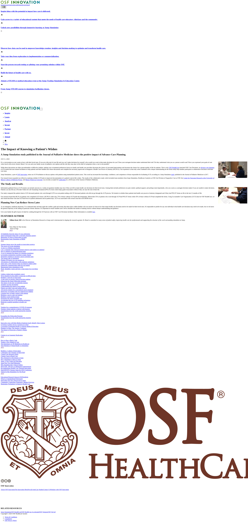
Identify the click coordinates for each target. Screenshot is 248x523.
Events (33, 489)
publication (62, 180)
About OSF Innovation (8, 489)
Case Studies (39, 489)
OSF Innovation (22, 174)
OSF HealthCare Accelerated (30, 512)
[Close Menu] (41, 109)
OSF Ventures (43, 512)
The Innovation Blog (21, 489)
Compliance (8, 519)
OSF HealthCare (174, 167)
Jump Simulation (6, 512)
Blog (6, 144)
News (29, 489)
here (93, 212)
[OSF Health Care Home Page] (20, 3)
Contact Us (46, 489)
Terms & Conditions (11, 517)
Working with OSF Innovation (59, 489)
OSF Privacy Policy (11, 520)
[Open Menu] (3, 7)
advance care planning (207, 167)
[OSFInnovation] (5, 141)
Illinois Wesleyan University (34, 180)
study (172, 174)
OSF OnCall (52, 512)
